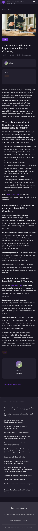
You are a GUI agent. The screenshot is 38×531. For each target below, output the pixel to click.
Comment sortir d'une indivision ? (15, 457)
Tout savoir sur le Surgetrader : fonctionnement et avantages (14, 421)
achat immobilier (17, 285)
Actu (9, 10)
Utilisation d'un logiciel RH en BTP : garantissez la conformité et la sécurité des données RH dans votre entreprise (18, 469)
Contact (25, 520)
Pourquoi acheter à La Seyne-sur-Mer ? (17, 432)
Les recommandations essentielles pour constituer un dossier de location (17, 437)
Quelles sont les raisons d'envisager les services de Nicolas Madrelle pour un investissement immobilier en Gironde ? (17, 451)
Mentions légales (15, 520)
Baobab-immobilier (12, 194)
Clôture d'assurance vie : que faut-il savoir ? (18, 475)
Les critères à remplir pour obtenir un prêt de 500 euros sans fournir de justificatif (19, 409)
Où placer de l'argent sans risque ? (15, 479)
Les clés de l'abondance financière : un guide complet (18, 485)
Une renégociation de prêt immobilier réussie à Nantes (19, 415)
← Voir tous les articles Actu (11, 384)
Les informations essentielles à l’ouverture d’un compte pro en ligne (18, 444)
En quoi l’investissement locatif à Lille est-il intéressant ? (18, 491)
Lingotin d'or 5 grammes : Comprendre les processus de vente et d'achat (17, 462)
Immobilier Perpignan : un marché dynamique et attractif (15, 427)
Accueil (4, 10)
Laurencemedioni (19, 508)
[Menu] (34, 2)
